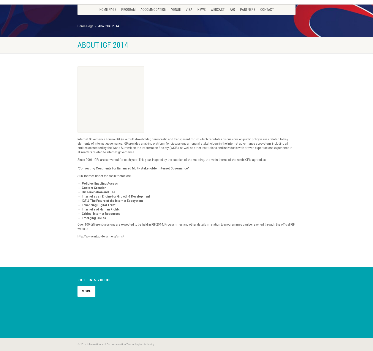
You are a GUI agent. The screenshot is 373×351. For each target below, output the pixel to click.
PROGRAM (128, 10)
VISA (189, 10)
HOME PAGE (107, 10)
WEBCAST (218, 10)
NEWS (201, 10)
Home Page (85, 26)
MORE (86, 291)
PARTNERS (247, 10)
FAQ (232, 10)
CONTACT (267, 10)
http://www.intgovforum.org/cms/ (100, 236)
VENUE (176, 10)
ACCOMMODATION (153, 10)
